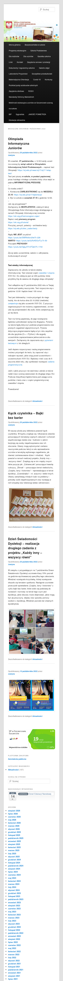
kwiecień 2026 (14, 822)
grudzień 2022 (14, 927)
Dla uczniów (28, 56)
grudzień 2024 (14, 859)
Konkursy (48, 79)
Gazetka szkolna (44, 56)
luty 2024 (12, 887)
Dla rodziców (14, 56)
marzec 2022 (13, 954)
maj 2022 (12, 948)
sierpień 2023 (14, 905)
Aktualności (37, 401)
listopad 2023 (14, 896)
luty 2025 (12, 853)
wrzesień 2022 (14, 936)
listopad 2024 (14, 862)
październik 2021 (15, 969)
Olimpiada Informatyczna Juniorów (18, 143)
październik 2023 (15, 899)
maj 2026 (12, 819)
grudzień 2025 (14, 832)
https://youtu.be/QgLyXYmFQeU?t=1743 (25, 246)
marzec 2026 (13, 825)
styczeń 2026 (14, 829)
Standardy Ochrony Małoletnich (21, 97)
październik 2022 (15, 933)
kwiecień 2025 (14, 847)
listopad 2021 (14, 966)
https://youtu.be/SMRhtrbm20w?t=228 (24, 237)
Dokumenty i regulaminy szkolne (22, 68)
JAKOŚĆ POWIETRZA (37, 114)
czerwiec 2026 (14, 816)
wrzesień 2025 (14, 841)
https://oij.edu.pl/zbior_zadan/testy (22, 228)
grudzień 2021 (14, 963)
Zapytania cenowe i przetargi (38, 62)
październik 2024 (15, 865)
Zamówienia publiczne (17, 759)
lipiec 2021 (13, 979)
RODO (31, 91)
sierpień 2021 (14, 975)
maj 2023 (12, 911)
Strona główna (15, 44)
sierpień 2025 (14, 844)
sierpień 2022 (14, 939)
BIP (10, 114)
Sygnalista (20, 114)
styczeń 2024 (14, 890)
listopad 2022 (14, 930)
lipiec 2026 (13, 813)
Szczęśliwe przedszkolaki (42, 73)
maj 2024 (12, 878)
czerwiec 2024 (14, 874)
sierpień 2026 (14, 810)
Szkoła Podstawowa (38, 50)
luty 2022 (12, 957)
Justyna (11, 155)
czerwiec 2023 (14, 908)
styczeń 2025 (14, 856)
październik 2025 (15, 838)
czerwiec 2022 (14, 945)
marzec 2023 (13, 917)
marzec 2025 (13, 850)
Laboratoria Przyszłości (18, 73)
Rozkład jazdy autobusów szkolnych (23, 85)
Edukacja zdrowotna (17, 120)
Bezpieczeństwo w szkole (35, 44)
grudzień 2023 (14, 893)
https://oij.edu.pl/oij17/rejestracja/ (28, 194)
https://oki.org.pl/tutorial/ (18, 222)
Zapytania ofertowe (16, 91)
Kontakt (20, 62)
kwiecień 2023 (14, 914)
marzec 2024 (13, 884)
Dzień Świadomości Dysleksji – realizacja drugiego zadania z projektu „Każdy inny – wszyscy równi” (25, 548)
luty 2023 (12, 920)
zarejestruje (13, 303)
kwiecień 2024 (14, 881)
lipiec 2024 (13, 871)
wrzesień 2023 (14, 902)
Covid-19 (37, 79)
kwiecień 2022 (14, 951)
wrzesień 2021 (14, 972)
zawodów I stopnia (46, 272)
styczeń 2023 (14, 923)
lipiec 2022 (13, 942)
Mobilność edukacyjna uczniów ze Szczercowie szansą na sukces (31, 105)
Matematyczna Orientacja (19, 79)
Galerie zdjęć (44, 68)
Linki (11, 62)
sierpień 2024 (14, 868)
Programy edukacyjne (17, 50)
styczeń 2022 (14, 960)
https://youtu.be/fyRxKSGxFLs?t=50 (31, 240)
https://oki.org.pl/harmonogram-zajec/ (24, 216)
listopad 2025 (14, 835)
